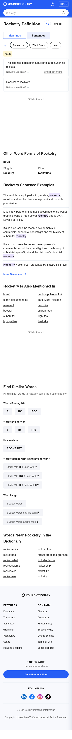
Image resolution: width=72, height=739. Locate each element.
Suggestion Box (46, 647)
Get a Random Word (36, 674)
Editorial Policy (45, 629)
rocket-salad (10, 560)
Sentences (38, 35)
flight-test (43, 316)
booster (7, 310)
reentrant (8, 305)
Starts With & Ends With (22, 467)
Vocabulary (9, 635)
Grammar (8, 629)
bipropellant (10, 321)
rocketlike (43, 571)
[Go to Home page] (17, 4)
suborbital (9, 316)
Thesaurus (9, 617)
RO (20, 411)
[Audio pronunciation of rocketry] (47, 23)
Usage (6, 641)
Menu (63, 4)
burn (6, 294)
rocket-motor (10, 549)
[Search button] (63, 13)
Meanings (15, 35)
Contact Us (43, 617)
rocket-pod (9, 555)
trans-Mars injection (49, 300)
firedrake (43, 321)
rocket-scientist (12, 565)
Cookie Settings (46, 635)
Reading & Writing (12, 647)
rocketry (14, 448)
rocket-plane (45, 549)
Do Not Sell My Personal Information (36, 709)
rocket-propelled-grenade (53, 555)
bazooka (43, 305)
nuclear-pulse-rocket (50, 294)
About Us (42, 611)
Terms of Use (45, 641)
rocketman (9, 576)
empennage (45, 310)
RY (20, 430)
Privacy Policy (45, 623)
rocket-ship (44, 565)
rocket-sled (9, 571)
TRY (33, 430)
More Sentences (12, 274)
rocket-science (46, 560)
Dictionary (8, 611)
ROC (34, 411)
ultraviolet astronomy (15, 300)
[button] (52, 4)
